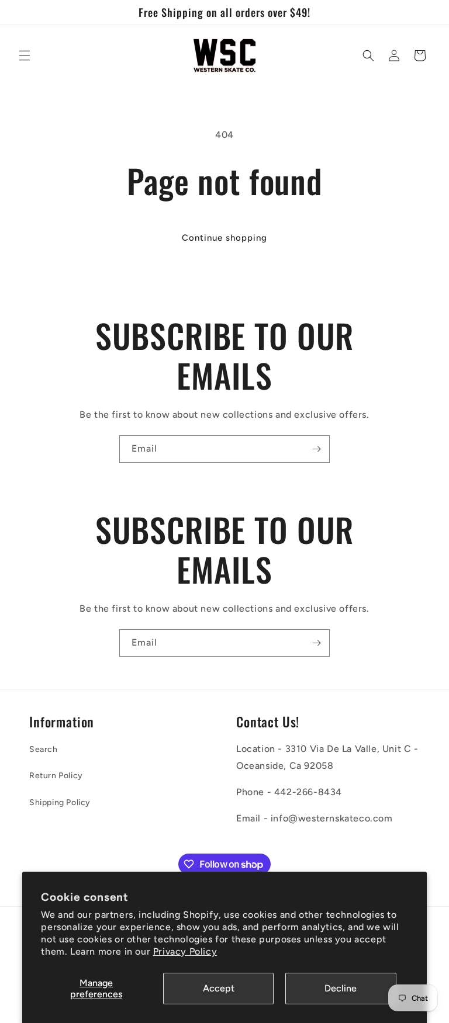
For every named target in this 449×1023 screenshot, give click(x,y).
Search (43, 749)
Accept (218, 988)
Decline (340, 988)
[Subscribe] (316, 449)
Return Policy (56, 776)
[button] (24, 55)
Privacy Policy (185, 951)
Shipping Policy (60, 802)
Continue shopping (224, 238)
